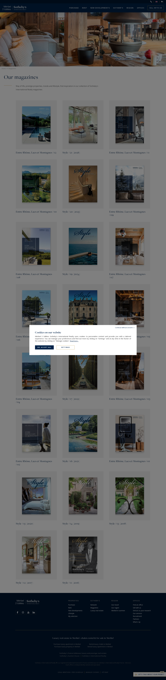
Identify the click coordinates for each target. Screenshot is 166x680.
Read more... (74, 341)
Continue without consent (124, 328)
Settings (65, 347)
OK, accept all (44, 347)
